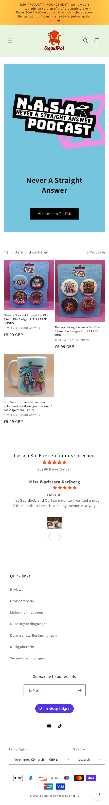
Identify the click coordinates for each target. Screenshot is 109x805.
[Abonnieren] (79, 690)
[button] (10, 40)
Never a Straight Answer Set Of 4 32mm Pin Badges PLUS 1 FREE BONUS (26, 319)
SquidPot (46, 795)
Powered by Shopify (66, 795)
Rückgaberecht (22, 646)
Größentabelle (22, 601)
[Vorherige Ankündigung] (9, 12)
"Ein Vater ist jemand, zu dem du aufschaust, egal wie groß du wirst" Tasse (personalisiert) (28, 406)
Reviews (16, 589)
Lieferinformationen (26, 612)
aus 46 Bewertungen (54, 469)
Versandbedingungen (27, 658)
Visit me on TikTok (54, 213)
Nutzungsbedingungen (28, 623)
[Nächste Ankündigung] (99, 12)
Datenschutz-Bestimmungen (33, 635)
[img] (54, 462)
